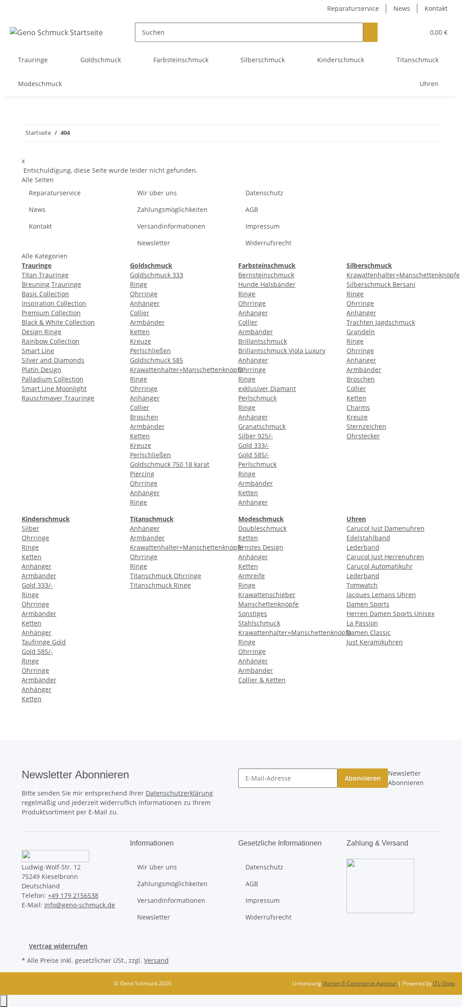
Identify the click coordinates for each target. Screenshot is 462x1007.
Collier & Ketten (262, 680)
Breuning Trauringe (51, 284)
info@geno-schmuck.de (79, 905)
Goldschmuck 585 (156, 360)
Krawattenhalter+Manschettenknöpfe (186, 369)
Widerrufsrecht (268, 243)
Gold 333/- (253, 445)
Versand (156, 960)
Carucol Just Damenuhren (385, 528)
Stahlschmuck (259, 623)
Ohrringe (143, 294)
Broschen (144, 417)
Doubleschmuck (262, 528)
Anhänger (145, 303)
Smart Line (38, 350)
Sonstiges (252, 613)
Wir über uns (157, 193)
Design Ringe (41, 331)
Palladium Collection (52, 379)
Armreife (251, 575)
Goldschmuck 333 (156, 275)
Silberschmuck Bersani (381, 284)
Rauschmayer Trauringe (58, 398)
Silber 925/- (255, 436)
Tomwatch (362, 585)
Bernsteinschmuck (266, 275)
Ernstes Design (260, 547)
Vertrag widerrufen (58, 946)
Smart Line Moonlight (54, 388)
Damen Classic (368, 632)
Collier (139, 312)
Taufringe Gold (44, 642)
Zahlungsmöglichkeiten (172, 209)
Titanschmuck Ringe (160, 585)
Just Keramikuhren (374, 642)
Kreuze (140, 341)
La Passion (362, 623)
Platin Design (41, 369)
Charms (358, 407)
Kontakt (436, 8)
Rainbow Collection (50, 341)
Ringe (138, 284)
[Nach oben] (3, 1001)
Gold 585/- (253, 455)
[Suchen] (370, 32)
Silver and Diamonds (53, 360)
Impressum (262, 226)
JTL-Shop (444, 983)
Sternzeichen (366, 426)
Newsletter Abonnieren (406, 778)
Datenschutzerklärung (179, 793)
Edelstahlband (368, 537)
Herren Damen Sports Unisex (390, 613)
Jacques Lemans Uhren (381, 594)
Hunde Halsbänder (267, 284)
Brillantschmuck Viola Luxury (281, 350)
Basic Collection (45, 294)
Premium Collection (51, 312)
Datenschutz (264, 193)
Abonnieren (363, 778)
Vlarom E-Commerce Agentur (360, 983)
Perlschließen (150, 350)
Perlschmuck (257, 464)
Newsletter (153, 243)
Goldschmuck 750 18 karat (169, 464)
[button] (399, 32)
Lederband (362, 547)
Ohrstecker (363, 436)
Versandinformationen (171, 226)
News (401, 8)
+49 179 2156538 (73, 895)
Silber (30, 528)
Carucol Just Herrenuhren (385, 556)
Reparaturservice (353, 8)
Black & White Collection (58, 322)
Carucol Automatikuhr (379, 566)
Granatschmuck (262, 426)
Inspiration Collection (54, 303)
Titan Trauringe (45, 275)
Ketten (140, 331)
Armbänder (147, 322)
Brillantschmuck (262, 341)
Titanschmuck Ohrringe (165, 575)
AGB (251, 209)
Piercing (142, 473)
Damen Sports (367, 604)
